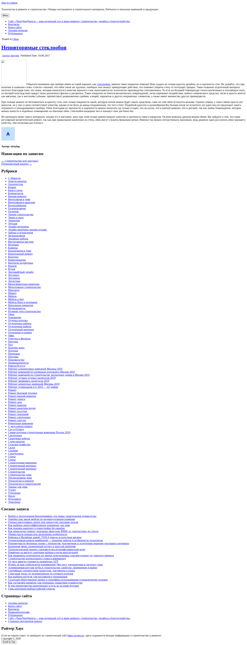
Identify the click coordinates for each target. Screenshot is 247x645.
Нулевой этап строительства (24, 311)
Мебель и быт (16, 299)
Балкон (12, 187)
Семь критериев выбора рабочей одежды (31, 588)
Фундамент (14, 499)
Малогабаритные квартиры (23, 284)
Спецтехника (15, 453)
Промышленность (18, 362)
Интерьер (13, 244)
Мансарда (13, 290)
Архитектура (15, 184)
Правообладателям (19, 612)
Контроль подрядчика (20, 262)
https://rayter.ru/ (76, 635)
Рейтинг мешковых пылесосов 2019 (28, 381)
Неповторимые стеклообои (33, 47)
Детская (12, 223)
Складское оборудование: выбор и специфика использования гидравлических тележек (58, 579)
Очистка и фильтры (19, 338)
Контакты (13, 24)
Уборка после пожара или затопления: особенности (37, 534)
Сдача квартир (16, 441)
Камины (13, 247)
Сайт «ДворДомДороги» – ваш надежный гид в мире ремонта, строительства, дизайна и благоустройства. (69, 21)
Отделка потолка (18, 320)
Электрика (14, 502)
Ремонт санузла (17, 420)
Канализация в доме (19, 250)
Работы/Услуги (16, 365)
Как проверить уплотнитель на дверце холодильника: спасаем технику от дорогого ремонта (61, 555)
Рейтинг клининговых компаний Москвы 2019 (35, 368)
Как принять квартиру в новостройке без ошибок (36, 528)
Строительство (16, 471)
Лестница (13, 275)
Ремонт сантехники (19, 417)
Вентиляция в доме (19, 199)
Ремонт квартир (17, 405)
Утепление (14, 492)
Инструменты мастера (21, 241)
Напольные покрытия (20, 305)
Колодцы (13, 256)
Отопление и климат (20, 332)
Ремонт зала (15, 402)
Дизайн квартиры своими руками (27, 229)
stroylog (10, 55)
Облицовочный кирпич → (16, 163)
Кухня (11, 269)
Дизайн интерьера (18, 226)
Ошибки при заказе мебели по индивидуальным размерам (41, 519)
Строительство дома (19, 474)
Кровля (12, 265)
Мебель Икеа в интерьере (22, 302)
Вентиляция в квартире (21, 202)
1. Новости (14, 178)
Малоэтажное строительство (24, 287)
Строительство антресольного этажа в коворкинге (37, 558)
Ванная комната (17, 196)
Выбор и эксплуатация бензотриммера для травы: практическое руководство (52, 516)
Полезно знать (16, 347)
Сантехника (15, 435)
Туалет (12, 489)
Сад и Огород (16, 429)
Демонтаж (14, 220)
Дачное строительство (20, 214)
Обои (15, 39)
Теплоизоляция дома (20, 477)
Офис (11, 335)
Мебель (12, 296)
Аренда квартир (17, 181)
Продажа (13, 356)
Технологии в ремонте (21, 480)
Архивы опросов (18, 30)
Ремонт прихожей (18, 414)
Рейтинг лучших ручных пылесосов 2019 (32, 377)
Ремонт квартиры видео (22, 408)
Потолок (13, 350)
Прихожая (14, 353)
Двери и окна (16, 217)
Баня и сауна (15, 190)
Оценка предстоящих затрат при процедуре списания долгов (43, 522)
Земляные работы (18, 238)
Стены (12, 456)
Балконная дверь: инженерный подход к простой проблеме (42, 546)
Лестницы (14, 278)
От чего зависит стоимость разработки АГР (33, 561)
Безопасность (15, 193)
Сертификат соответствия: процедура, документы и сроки (41, 570)
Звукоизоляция (16, 235)
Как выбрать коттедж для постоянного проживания (37, 576)
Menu (5, 15)
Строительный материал (22, 465)
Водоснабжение (17, 205)
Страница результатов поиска (25, 621)
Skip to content (9, 2)
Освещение (14, 317)
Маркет (12, 293)
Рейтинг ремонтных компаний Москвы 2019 (33, 384)
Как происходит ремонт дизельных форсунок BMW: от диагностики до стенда (53, 531)
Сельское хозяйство (19, 444)
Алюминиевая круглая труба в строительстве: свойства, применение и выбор (52, 567)
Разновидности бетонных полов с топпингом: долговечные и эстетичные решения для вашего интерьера (68, 543)
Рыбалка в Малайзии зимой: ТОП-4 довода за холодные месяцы (44, 537)
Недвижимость (16, 308)
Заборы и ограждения (20, 232)
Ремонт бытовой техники (22, 393)
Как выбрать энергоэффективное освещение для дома (39, 525)
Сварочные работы (19, 438)
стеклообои (103, 84)
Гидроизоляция (17, 208)
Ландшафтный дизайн (21, 272)
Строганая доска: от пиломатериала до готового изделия (40, 573)
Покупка (13, 341)
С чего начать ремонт (20, 426)
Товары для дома (17, 486)
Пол (10, 344)
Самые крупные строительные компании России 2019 (39, 432)
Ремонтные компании (20, 423)
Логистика (14, 281)
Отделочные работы (19, 323)
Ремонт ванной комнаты (22, 396)
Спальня (13, 450)
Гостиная (13, 211)
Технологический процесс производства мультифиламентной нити (46, 549)
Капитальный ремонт (20, 253)
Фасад (11, 496)
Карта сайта (15, 27)
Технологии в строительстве (24, 483)
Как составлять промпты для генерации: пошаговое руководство (45, 582)
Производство (16, 359)
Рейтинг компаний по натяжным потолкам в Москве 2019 (41, 371)
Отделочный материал (21, 329)
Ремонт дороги (16, 399)
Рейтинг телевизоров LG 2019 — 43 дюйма (33, 387)
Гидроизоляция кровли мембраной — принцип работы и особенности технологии (55, 540)
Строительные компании (22, 462)
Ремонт (12, 390)
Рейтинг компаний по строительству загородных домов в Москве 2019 (49, 374)
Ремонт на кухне (17, 411)
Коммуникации (17, 259)
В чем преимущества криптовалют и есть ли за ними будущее (43, 585)
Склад (11, 447)
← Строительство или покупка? (19, 160)
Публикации (15, 33)
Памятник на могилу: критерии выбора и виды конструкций (43, 552)
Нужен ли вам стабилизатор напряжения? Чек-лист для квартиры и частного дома (55, 564)
